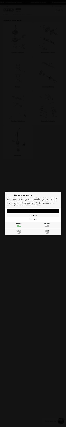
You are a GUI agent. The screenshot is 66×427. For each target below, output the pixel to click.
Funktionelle (18, 230)
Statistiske (47, 230)
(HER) (8, 205)
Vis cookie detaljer (33, 219)
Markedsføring (47, 223)
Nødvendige (18, 223)
